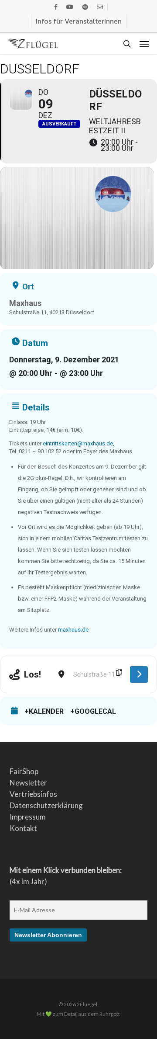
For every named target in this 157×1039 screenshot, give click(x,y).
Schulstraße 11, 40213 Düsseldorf (51, 312)
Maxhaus (25, 303)
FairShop (24, 771)
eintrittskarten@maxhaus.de (78, 443)
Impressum (28, 816)
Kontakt (23, 828)
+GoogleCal (93, 712)
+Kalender (44, 712)
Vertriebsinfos (33, 794)
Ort (28, 286)
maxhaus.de (73, 629)
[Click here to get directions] (139, 674)
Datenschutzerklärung (46, 805)
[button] (144, 43)
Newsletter (28, 782)
